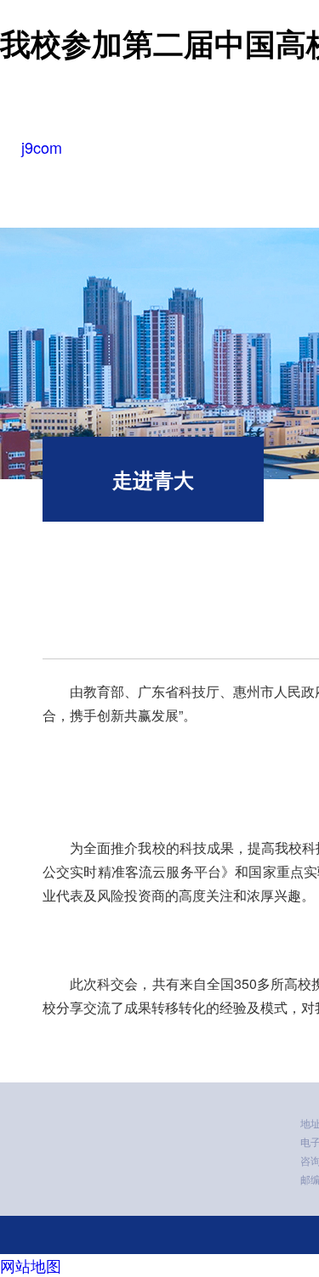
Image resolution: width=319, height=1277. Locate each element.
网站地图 (30, 1265)
